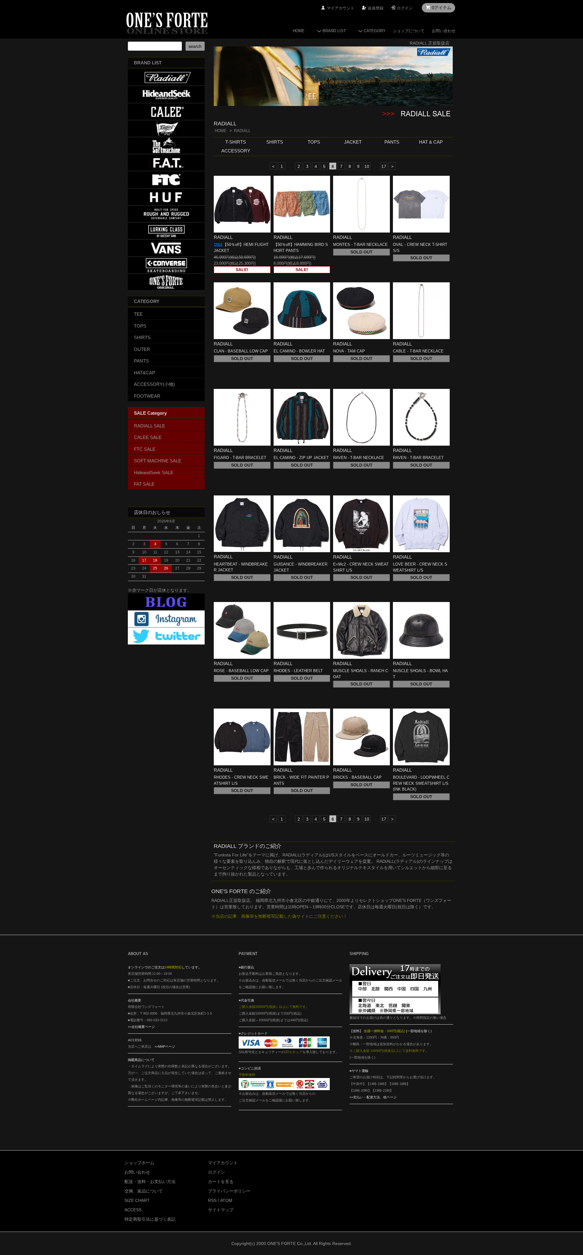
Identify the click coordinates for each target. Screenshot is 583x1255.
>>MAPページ (165, 1046)
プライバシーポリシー (229, 1191)
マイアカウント (340, 8)
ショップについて (408, 31)
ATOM (226, 1200)
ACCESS (132, 1209)
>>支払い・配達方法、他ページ (373, 1097)
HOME (299, 31)
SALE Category (150, 413)
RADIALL (242, 130)
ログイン (405, 8)
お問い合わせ (443, 31)
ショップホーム (139, 1162)
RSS (212, 1200)
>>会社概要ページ (141, 1027)
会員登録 (376, 8)
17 (383, 166)
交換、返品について (143, 1191)
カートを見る (221, 1181)
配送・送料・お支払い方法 (150, 1181)
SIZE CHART (137, 1200)
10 (366, 166)
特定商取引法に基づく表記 (150, 1219)
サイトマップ (221, 1209)
